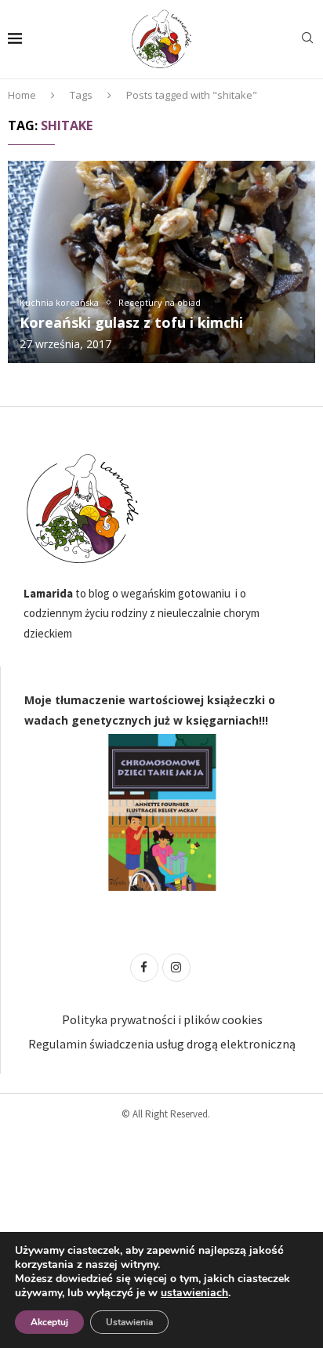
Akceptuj (49, 1322)
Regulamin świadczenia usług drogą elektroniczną (162, 1043)
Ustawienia (129, 1322)
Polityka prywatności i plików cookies (162, 1019)
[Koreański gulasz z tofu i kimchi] (161, 262)
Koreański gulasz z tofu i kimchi (131, 322)
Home (22, 95)
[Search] (307, 39)
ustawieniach (194, 1293)
